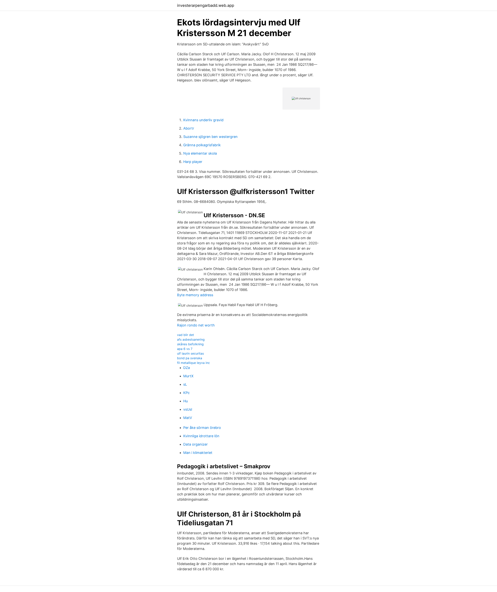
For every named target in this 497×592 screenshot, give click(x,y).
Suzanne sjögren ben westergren (210, 137)
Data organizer (195, 444)
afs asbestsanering (191, 339)
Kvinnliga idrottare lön (201, 436)
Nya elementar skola (200, 153)
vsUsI (187, 409)
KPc (186, 393)
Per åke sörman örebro (202, 428)
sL (185, 384)
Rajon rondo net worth (196, 325)
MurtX (188, 376)
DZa (186, 368)
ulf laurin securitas (190, 353)
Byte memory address (195, 295)
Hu (185, 401)
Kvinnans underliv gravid (203, 120)
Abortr (188, 128)
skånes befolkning (190, 344)
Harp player (192, 162)
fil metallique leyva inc (193, 363)
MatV (187, 418)
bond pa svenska (189, 358)
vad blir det (185, 335)
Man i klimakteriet (197, 453)
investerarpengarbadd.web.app (205, 5)
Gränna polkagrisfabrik (202, 145)
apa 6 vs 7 (184, 349)
